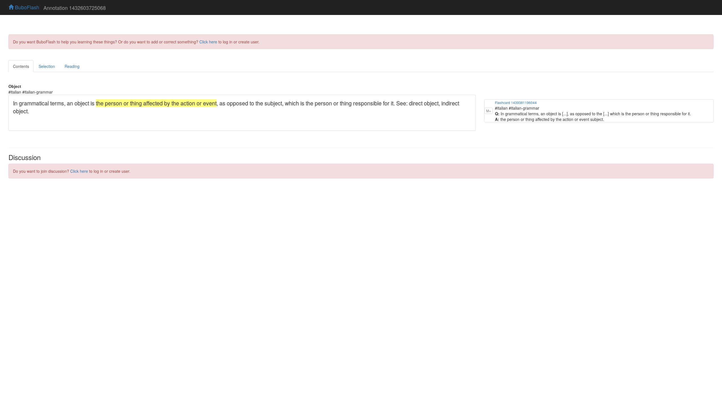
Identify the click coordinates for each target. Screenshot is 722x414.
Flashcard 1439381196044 (516, 102)
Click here (208, 42)
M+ (488, 110)
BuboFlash (26, 7)
